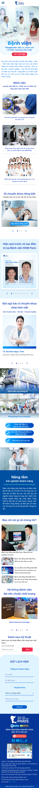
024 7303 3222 (21, 736)
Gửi (27, 649)
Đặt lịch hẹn (19, 54)
